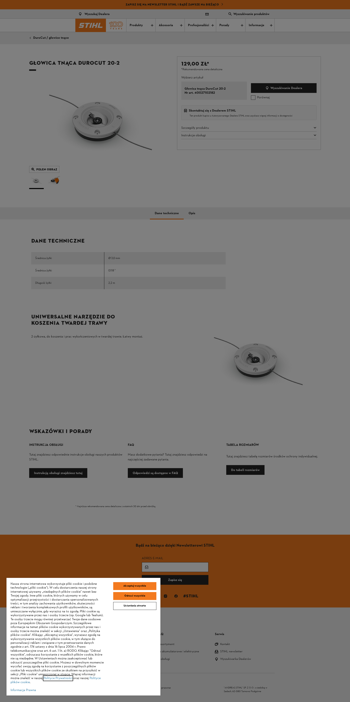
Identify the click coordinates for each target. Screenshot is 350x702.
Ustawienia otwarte (135, 606)
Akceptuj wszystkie (134, 586)
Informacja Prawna (23, 690)
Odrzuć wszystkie (134, 596)
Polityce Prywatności (58, 678)
